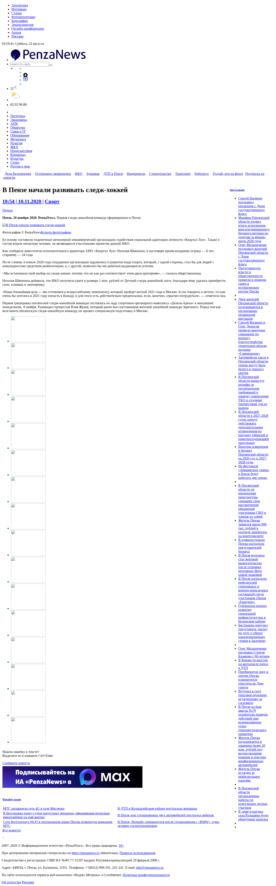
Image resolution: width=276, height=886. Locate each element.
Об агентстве (11, 882)
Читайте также (11, 799)
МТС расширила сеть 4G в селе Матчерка (33, 808)
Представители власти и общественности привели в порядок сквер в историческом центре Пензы (252, 279)
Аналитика (19, 5)
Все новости (11, 830)
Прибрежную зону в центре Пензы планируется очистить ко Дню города (253, 679)
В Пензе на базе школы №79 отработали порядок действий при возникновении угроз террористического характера (253, 720)
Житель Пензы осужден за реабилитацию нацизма (249, 774)
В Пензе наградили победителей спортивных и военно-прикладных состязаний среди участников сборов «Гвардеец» (253, 590)
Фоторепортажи (23, 17)
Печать (7, 210)
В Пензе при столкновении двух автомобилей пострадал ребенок (166, 815)
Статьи (16, 13)
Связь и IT (18, 131)
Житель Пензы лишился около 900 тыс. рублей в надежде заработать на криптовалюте (252, 528)
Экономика (18, 120)
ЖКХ (14, 147)
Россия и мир (20, 166)
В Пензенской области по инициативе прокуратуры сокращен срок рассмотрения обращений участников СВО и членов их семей (252, 501)
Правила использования (137, 853)
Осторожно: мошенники (53, 174)
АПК (14, 123)
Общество (17, 127)
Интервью (19, 9)
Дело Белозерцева (18, 174)
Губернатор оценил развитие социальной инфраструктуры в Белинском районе (252, 613)
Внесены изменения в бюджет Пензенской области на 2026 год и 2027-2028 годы (253, 454)
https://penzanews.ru (85, 853)
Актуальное (237, 189)
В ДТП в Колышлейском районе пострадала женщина (157, 808)
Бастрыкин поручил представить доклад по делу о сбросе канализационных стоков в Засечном (253, 633)
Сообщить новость (16, 763)
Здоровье (93, 174)
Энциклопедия (22, 25)
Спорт (15, 162)
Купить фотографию (56, 232)
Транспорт (183, 174)
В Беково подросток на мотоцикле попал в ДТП (253, 664)
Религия (16, 143)
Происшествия (21, 151)
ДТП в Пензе (113, 174)
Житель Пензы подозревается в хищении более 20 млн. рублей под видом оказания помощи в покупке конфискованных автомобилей (252, 751)
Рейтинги (201, 174)
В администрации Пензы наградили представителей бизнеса (251, 545)
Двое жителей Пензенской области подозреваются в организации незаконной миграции (253, 308)
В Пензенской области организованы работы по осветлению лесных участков (253, 797)
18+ (121, 845)
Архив (16, 32)
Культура (17, 158)
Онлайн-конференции (27, 28)
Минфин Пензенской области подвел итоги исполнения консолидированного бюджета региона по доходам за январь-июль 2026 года (254, 229)
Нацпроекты (136, 174)
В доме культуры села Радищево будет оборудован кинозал (253, 815)
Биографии (19, 21)
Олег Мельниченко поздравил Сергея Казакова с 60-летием (254, 652)
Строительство (160, 174)
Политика (17, 116)
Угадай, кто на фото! (228, 174)
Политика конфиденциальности (146, 875)
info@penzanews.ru (149, 867)
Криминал (18, 155)
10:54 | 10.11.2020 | (23, 201)
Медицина (18, 139)
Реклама (17, 36)
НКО (78, 174)
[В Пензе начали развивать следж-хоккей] (33, 225)
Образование (20, 135)
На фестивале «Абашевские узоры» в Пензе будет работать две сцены (254, 472)
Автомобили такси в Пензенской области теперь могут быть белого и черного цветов (253, 365)
